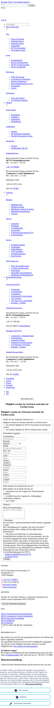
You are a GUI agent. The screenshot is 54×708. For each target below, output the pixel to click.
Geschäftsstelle (17, 228)
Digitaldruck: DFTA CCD (13, 331)
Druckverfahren (11, 110)
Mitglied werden (17, 207)
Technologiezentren (14, 277)
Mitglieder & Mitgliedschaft (22, 275)
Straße (5, 446)
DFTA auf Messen (18, 67)
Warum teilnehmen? (19, 81)
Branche (6, 441)
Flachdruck (15, 119)
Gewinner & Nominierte (20, 79)
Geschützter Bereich (21, 2)
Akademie (10, 378)
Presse (10, 2)
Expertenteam (16, 292)
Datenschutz (8, 532)
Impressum (10, 387)
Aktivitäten (15, 270)
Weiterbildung (16, 249)
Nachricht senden (10, 584)
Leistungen (15, 289)
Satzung (14, 214)
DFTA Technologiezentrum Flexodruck (16, 614)
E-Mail (16, 188)
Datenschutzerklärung (33, 684)
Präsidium (15, 226)
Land (5, 456)
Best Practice (16, 256)
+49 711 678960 (12, 167)
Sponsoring (15, 86)
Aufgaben (15, 224)
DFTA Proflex (10, 93)
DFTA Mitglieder (8, 621)
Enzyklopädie (10, 141)
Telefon (6, 475)
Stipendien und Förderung (21, 273)
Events (8, 55)
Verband (9, 193)
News (7, 34)
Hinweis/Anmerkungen (12, 507)
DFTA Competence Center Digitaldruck (17, 616)
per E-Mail (10, 501)
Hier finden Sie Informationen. (26, 646)
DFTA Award (10, 72)
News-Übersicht (17, 39)
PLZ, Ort (6, 451)
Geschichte (15, 230)
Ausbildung (15, 247)
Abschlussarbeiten (18, 254)
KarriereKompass (18, 245)
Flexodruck (15, 115)
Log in (3, 20)
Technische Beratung (12, 153)
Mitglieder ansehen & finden (22, 209)
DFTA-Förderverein (12, 261)
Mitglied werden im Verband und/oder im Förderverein (25, 422)
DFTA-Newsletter (18, 48)
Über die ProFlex (18, 98)
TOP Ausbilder (17, 251)
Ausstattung (15, 294)
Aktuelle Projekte (18, 340)
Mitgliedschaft (16, 205)
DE (7, 392)
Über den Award (17, 77)
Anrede (6, 460)
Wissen (9, 103)
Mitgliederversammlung (20, 211)
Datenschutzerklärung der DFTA (17, 554)
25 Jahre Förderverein (19, 268)
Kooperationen (17, 235)
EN (7, 394)
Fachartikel (15, 46)
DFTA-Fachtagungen (19, 62)
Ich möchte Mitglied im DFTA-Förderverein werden (26, 430)
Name (6, 470)
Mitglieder (9, 200)
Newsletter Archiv (18, 50)
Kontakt (4, 2)
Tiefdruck (15, 117)
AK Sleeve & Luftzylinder (21, 301)
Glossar (14, 146)
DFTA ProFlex (7, 623)
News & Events (12, 27)
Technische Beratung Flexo (14, 308)
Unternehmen (8, 436)
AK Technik (16, 298)
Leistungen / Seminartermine (22, 336)
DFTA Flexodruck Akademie (12, 618)
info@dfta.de (25, 326)
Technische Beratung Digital (14, 352)
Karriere (8, 240)
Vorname (7, 465)
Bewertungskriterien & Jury (22, 84)
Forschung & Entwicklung (21, 296)
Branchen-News (17, 43)
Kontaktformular (12, 655)
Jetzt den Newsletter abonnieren (13, 604)
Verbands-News (17, 41)
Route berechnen (9, 587)
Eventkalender (16, 60)
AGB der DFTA (10, 556)
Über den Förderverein (20, 266)
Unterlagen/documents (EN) (22, 233)
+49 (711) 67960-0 (10, 580)
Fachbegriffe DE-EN (19, 148)
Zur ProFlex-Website (19, 100)
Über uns (8, 218)
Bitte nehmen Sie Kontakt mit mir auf (18, 489)
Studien (14, 131)
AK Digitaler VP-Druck (20, 345)
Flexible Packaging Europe (22, 136)
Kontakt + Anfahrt (18, 303)
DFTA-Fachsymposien (20, 65)
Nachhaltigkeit (10, 126)
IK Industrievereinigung (20, 134)
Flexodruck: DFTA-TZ (13, 284)
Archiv (14, 88)
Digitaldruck (16, 122)
